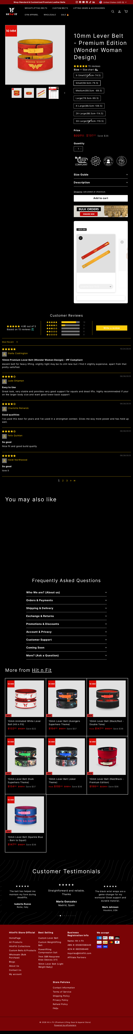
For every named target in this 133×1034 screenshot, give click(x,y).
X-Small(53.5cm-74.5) (88, 75)
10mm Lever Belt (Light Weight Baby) (51, 965)
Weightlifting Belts (36, 8)
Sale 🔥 (65, 15)
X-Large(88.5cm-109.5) (89, 106)
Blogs (12, 961)
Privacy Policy (60, 1000)
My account (15, 974)
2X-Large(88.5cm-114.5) (89, 113)
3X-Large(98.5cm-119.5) (90, 121)
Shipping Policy (61, 996)
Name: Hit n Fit (76, 941)
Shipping (78, 192)
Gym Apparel (32, 15)
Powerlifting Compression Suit (48, 951)
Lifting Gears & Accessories (89, 8)
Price (77, 130)
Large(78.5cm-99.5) (87, 98)
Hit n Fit (42, 670)
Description (82, 182)
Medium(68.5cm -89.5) (89, 90)
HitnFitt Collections (19, 946)
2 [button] (63, 480)
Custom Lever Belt (48, 938)
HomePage (15, 938)
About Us (14, 966)
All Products (15, 942)
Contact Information (64, 987)
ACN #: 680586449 (78, 949)
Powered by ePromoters (65, 1025)
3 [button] (67, 480)
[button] (81, 66)
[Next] (63, 93)
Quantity (79, 143)
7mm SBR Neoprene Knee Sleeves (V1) (49, 958)
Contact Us (15, 970)
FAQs (55, 1008)
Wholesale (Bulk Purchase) (17, 956)
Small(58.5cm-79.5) (87, 83)
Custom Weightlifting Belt (49, 944)
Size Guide (81, 174)
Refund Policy (60, 1004)
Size (84, 69)
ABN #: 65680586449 (79, 945)
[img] (9, 349)
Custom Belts (60, 8)
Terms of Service (62, 991)
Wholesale (50, 15)
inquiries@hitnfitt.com (79, 953)
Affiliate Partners (77, 957)
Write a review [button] (112, 328)
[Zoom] (35, 55)
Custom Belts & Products (22, 950)
